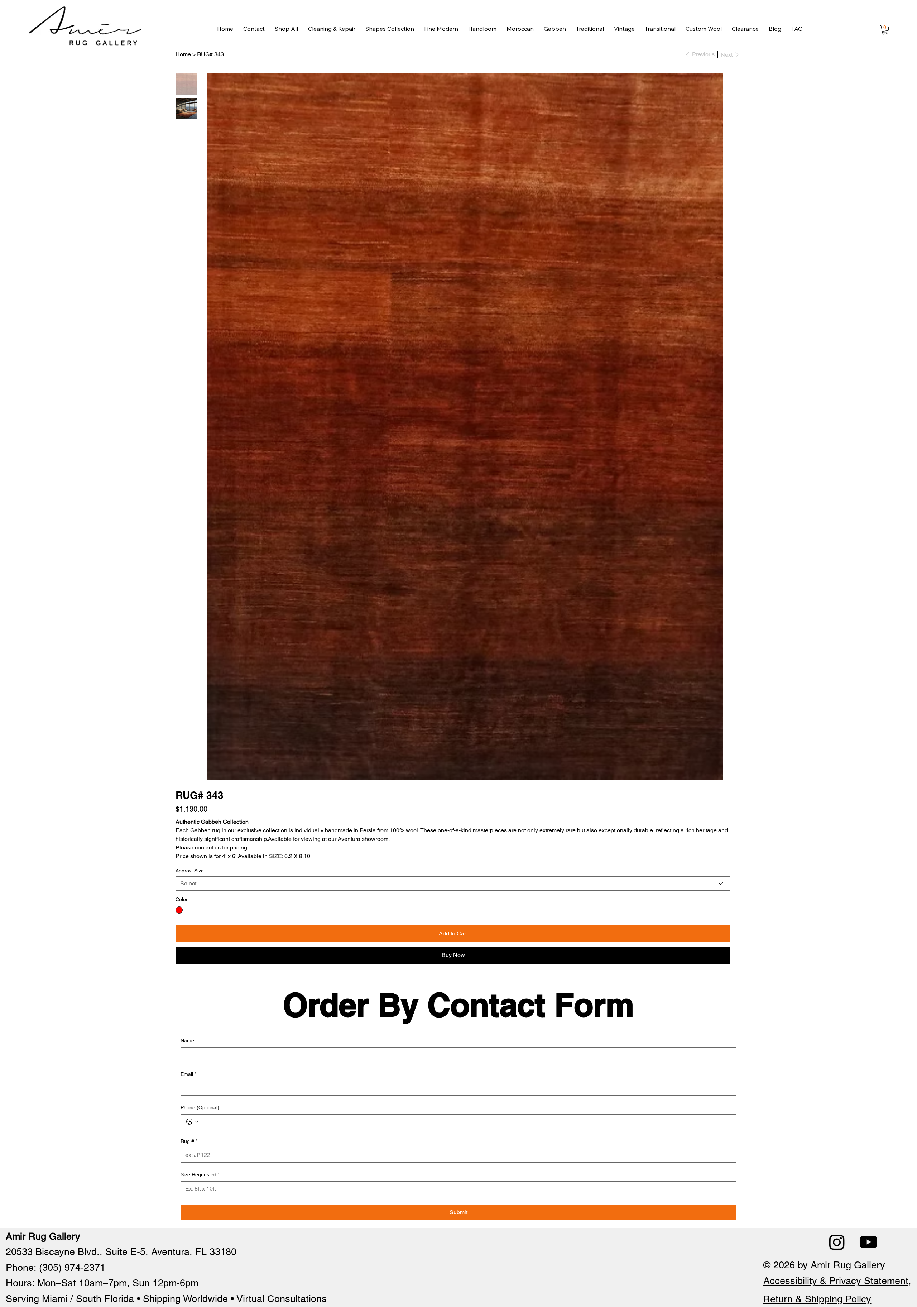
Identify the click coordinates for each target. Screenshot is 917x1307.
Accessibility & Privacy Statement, (837, 1280)
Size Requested (200, 1174)
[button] (885, 29)
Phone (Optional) (200, 1107)
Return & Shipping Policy (817, 1298)
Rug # (189, 1141)
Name (187, 1040)
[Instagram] (837, 1242)
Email (188, 1074)
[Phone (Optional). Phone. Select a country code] (192, 1121)
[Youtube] (868, 1242)
